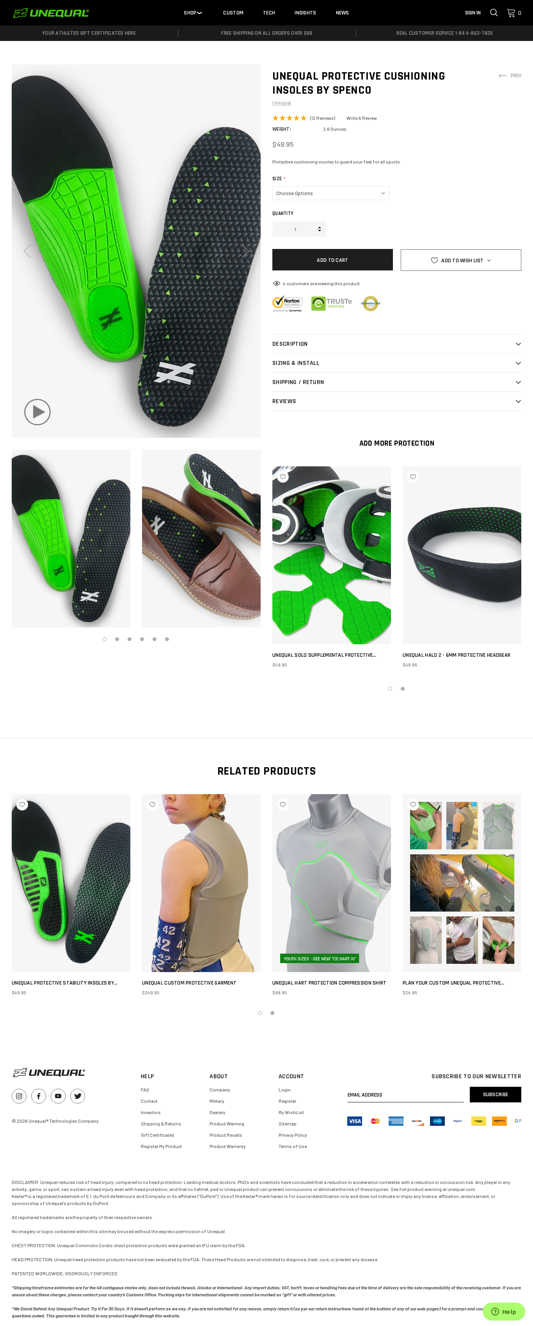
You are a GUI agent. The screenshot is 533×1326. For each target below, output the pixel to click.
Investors (151, 1112)
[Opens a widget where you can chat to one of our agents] (503, 1312)
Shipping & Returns (161, 1123)
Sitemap (288, 1123)
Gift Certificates (157, 1135)
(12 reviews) (322, 118)
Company (220, 1089)
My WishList (291, 1112)
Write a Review (361, 118)
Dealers (218, 1112)
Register (287, 1101)
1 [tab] (105, 640)
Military (217, 1101)
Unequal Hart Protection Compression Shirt (329, 983)
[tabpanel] (71, 538)
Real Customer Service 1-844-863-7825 (444, 33)
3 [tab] (130, 640)
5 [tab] (155, 640)
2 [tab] (117, 640)
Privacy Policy (293, 1135)
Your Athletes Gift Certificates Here (89, 33)
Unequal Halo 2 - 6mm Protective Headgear (456, 655)
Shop (190, 13)
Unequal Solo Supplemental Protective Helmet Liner (322, 655)
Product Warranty (228, 1146)
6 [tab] (167, 640)
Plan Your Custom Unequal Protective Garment (452, 983)
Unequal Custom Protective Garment (189, 983)
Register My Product (161, 1146)
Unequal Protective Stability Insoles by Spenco (63, 983)
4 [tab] (142, 640)
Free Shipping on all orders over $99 (266, 33)
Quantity (282, 213)
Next (244, 251)
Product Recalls (226, 1135)
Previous (27, 251)
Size (279, 179)
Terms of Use (293, 1146)
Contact (149, 1101)
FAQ (145, 1089)
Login (285, 1089)
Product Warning (227, 1123)
